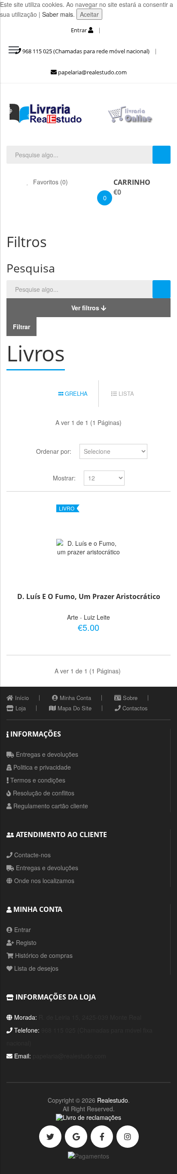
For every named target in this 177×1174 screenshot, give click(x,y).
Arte (72, 617)
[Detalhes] (150, 625)
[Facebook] (102, 1136)
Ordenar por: (53, 451)
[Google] (76, 1136)
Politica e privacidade (41, 767)
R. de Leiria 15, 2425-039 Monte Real (90, 1017)
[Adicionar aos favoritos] (135, 625)
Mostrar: (64, 478)
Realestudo (112, 1100)
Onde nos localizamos (43, 880)
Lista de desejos (35, 968)
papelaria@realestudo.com (92, 72)
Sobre (129, 698)
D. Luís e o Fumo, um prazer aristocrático (88, 596)
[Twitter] (50, 1136)
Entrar (79, 30)
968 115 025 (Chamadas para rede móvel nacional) (85, 51)
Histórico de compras (43, 955)
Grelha (75, 393)
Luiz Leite (97, 617)
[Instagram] (127, 1136)
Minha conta (74, 698)
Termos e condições (37, 780)
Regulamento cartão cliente (50, 805)
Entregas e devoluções (46, 754)
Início (21, 698)
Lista (125, 393)
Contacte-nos (31, 854)
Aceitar (89, 14)
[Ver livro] (88, 547)
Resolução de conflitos (42, 793)
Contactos (134, 708)
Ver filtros (86, 307)
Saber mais (56, 14)
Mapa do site (74, 708)
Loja (20, 708)
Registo (25, 942)
